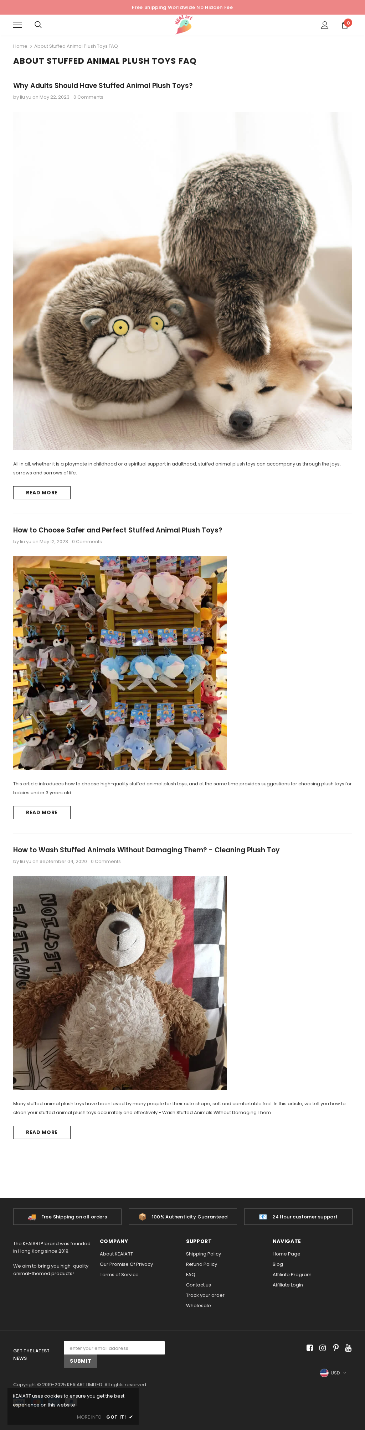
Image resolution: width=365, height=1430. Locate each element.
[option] (67, 1216)
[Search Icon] (45, 24)
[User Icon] (325, 25)
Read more (42, 492)
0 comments (88, 97)
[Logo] (183, 25)
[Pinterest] (334, 1347)
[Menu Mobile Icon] (17, 25)
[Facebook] (308, 1347)
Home (20, 46)
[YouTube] (347, 1347)
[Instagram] (321, 1347)
